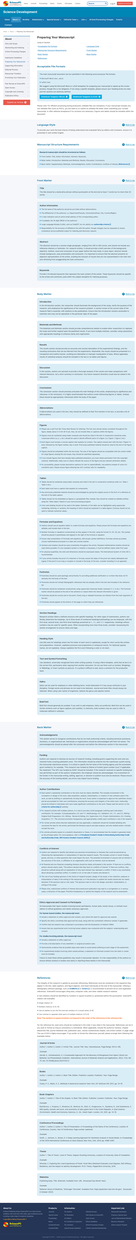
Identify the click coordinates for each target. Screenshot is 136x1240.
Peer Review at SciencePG (15, 84)
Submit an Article (124, 3)
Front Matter (92, 50)
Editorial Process (11, 70)
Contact (77, 3)
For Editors (67, 1218)
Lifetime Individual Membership (96, 1228)
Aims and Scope (11, 44)
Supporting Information (14, 66)
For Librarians (68, 1225)
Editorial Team (70, 20)
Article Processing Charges (101, 20)
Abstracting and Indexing (14, 48)
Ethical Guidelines (91, 1221)
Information (68, 3)
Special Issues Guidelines (72, 1228)
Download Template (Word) (53, 97)
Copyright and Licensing (14, 92)
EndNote (73, 989)
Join (83, 20)
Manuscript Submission (118, 1212)
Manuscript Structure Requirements (52, 50)
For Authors (68, 1212)
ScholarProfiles (53, 1228)
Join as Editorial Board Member (121, 1218)
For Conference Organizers (73, 1221)
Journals (33, 3)
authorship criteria (101, 224)
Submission (37, 20)
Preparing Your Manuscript (15, 62)
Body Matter (43, 54)
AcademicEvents (54, 1225)
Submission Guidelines (13, 58)
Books (52, 3)
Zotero (85, 989)
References (42, 58)
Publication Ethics (12, 96)
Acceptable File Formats (47, 46)
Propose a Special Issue (119, 1215)
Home (26, 3)
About (15, 20)
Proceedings (43, 3)
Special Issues (53, 20)
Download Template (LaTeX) (85, 97)
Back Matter (92, 54)
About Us (7, 1208)
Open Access (10, 88)
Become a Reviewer (117, 1221)
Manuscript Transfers (13, 74)
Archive (26, 20)
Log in (112, 4)
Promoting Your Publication (15, 78)
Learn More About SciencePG (14, 1219)
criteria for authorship (50, 807)
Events (59, 3)
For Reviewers (68, 1215)
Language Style (93, 46)
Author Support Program (119, 1225)
